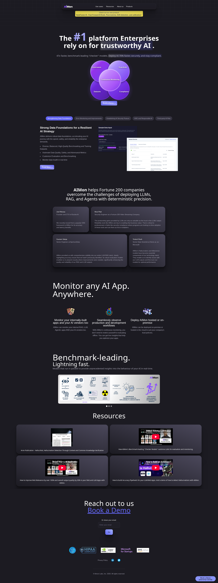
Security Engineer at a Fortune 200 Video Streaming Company (117, 214)
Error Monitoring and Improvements (89, 118)
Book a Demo (108, 103)
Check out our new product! (109, 12)
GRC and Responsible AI (143, 118)
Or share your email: (109, 520)
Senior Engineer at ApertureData (68, 242)
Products (129, 6)
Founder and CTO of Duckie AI (67, 214)
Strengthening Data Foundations (59, 118)
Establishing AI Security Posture (118, 118)
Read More (46, 167)
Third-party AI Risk (163, 118)
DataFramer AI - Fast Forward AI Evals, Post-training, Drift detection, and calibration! (108, 15)
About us (120, 6)
